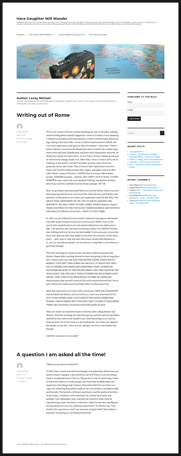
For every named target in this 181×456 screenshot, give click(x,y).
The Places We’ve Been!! (40, 34)
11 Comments (22, 142)
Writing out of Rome (43, 115)
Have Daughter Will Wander (42, 18)
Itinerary (21, 34)
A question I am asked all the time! (61, 354)
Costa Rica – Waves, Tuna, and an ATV (144, 162)
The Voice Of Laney (24, 139)
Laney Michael (22, 132)
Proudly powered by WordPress (54, 444)
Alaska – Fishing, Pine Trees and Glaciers (146, 159)
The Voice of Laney (97, 34)
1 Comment (21, 381)
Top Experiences (136, 152)
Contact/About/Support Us (71, 34)
